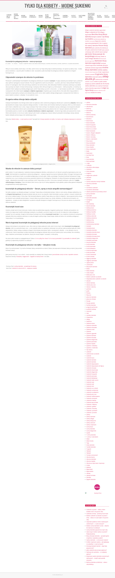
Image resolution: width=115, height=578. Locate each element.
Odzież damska (90, 283)
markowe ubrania (102, 65)
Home (88, 185)
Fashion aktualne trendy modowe (95, 181)
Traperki (88, 449)
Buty (87, 157)
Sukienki (88, 356)
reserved (88, 311)
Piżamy (88, 293)
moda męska (90, 273)
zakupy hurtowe (90, 475)
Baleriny (88, 108)
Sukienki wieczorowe (92, 402)
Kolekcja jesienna (91, 210)
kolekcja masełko (91, 212)
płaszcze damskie (91, 297)
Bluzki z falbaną (90, 135)
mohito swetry (102, 70)
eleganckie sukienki (91, 175)
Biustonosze (89, 116)
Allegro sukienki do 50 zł (92, 32)
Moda (88, 268)
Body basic (89, 153)
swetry (88, 414)
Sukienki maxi (90, 382)
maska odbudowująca (40, 63)
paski (87, 291)
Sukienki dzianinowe (92, 370)
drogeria (88, 173)
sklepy (88, 319)
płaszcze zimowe (91, 299)
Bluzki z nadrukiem (91, 139)
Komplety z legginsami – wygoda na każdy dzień (29, 256)
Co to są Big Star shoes (41, 238)
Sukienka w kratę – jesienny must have (97, 513)
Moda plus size (90, 275)
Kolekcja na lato (90, 214)
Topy (87, 443)
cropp (88, 163)
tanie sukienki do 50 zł (99, 84)
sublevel (88, 352)
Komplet (88, 226)
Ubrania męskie (90, 461)
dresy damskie (90, 171)
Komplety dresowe (91, 234)
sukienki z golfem (91, 406)
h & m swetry (103, 43)
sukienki (87, 81)
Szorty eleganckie (91, 431)
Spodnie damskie (91, 335)
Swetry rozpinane (91, 424)
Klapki (88, 202)
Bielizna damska (91, 114)
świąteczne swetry (96, 92)
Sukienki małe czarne (92, 380)
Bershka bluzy (97, 34)
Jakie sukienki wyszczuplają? (100, 52)
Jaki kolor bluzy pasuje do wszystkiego (95, 55)
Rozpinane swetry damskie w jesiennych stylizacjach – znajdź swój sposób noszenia (97, 558)
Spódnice (89, 321)
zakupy (88, 473)
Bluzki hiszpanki (90, 125)
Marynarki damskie (91, 266)
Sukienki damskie (91, 360)
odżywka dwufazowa (51, 63)
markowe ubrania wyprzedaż (93, 67)
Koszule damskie (91, 242)
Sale (87, 313)
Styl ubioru (89, 350)
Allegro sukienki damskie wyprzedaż (95, 30)
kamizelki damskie (91, 198)
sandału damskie (91, 315)
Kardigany (89, 200)
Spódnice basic (90, 323)
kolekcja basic (90, 208)
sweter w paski (98, 81)
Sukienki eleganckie (91, 372)
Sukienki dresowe (91, 368)
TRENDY (88, 451)
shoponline (89, 317)
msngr (100, 72)
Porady (88, 301)
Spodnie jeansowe (91, 341)
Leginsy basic (90, 262)
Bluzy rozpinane (90, 149)
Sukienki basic (90, 358)
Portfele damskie (91, 305)
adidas (88, 102)
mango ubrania (93, 58)
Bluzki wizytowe (90, 131)
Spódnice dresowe (91, 327)
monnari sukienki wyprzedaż (91, 72)
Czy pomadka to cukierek (69, 238)
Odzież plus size (91, 285)
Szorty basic (89, 427)
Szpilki (88, 433)
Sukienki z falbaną (91, 404)
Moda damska (90, 270)
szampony (64, 63)
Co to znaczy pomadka (55, 238)
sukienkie (92, 81)
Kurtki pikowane (90, 248)
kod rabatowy (90, 204)
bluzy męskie (90, 147)
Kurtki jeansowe (90, 246)
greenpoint (95, 43)
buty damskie (90, 159)
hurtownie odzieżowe (92, 189)
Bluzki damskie (90, 123)
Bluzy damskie (90, 145)
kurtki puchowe (90, 252)
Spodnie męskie (90, 343)
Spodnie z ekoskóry (91, 345)
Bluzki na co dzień (91, 129)
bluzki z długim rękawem (93, 133)
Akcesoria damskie (91, 104)
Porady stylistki (90, 303)
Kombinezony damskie (92, 224)
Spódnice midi (90, 329)
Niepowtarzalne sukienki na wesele (96, 279)
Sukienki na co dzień (92, 388)
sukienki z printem (91, 412)
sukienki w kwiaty (91, 400)
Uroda (15, 63)
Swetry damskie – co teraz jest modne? (97, 540)
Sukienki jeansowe (91, 376)
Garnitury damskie (91, 183)
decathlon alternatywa (92, 167)
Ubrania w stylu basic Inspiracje (95, 463)
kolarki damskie (90, 206)
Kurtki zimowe (90, 256)
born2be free (90, 155)
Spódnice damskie (91, 325)
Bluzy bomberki (90, 143)
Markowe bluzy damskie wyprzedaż (95, 62)
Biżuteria (88, 118)
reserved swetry (97, 77)
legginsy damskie (91, 258)
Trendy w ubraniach (92, 455)
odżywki (59, 63)
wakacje (88, 467)
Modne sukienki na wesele (93, 277)
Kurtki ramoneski (91, 254)
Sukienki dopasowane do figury (95, 366)
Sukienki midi (90, 384)
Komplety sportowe (91, 240)
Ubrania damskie (91, 459)
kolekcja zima (90, 220)
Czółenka (88, 165)
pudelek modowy (91, 309)
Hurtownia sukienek (92, 187)
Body (87, 151)
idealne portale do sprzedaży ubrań (96, 191)
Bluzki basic (89, 121)
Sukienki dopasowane (92, 364)
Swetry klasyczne (91, 420)
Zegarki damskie (91, 479)
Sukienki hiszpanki (91, 374)
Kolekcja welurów (91, 216)
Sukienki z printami (91, 410)
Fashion (88, 179)
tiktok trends (89, 441)
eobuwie (88, 177)
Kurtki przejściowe (91, 250)
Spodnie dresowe (91, 337)
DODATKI (88, 169)
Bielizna (88, 112)
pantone (88, 289)
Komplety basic (90, 228)
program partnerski (91, 307)
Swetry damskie (90, 416)
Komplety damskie (91, 230)
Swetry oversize (90, 422)
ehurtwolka (92, 41)
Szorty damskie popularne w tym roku (97, 530)
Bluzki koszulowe (91, 127)
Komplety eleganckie (92, 238)
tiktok (87, 439)
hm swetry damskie (91, 45)
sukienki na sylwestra (92, 392)
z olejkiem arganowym (73, 63)
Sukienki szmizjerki (91, 398)
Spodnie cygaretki (91, 333)
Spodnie (88, 331)
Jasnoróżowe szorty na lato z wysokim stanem (65, 254)
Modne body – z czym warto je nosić (22, 119)
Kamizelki (89, 195)
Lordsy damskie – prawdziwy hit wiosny (25, 266)
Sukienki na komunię (92, 390)
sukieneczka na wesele (101, 79)
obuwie (88, 281)
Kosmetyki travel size (28, 63)
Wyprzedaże (89, 471)
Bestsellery (89, 110)
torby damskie (90, 445)
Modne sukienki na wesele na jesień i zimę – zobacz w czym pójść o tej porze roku (97, 517)
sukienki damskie (91, 362)
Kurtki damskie (90, 244)
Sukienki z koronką (91, 408)
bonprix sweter (97, 37)
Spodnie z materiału (92, 347)
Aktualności (89, 106)
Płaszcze (88, 295)
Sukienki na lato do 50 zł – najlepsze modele (24, 268)
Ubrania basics (90, 457)
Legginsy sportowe (91, 260)
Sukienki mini (90, 386)
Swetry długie (90, 418)
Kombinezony (90, 222)
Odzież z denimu (91, 287)
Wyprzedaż (89, 469)
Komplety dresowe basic (93, 236)
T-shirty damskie (91, 435)
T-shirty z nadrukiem (92, 437)
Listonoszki (89, 264)
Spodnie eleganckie (91, 339)
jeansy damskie (90, 193)
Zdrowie (88, 477)
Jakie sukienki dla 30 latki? (94, 50)
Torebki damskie (91, 447)
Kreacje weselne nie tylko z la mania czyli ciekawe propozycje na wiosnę (60, 119)
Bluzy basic (89, 141)
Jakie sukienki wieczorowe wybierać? (96, 550)
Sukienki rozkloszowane (93, 396)
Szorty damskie (90, 429)
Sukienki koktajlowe (91, 378)
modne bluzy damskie (96, 68)
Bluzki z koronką (90, 137)
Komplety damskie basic (93, 232)
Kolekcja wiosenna (91, 218)
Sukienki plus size (91, 394)
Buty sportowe (90, 161)
